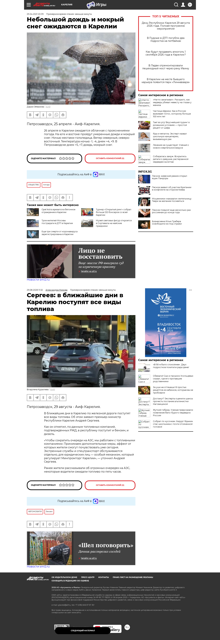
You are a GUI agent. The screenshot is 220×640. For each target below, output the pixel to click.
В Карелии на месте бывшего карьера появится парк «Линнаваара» (166, 81)
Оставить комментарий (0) (110, 158)
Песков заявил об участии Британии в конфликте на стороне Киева (171, 188)
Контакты (103, 577)
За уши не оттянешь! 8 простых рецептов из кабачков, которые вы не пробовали (173, 390)
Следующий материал (83, 631)
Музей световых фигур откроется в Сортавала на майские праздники (114, 223)
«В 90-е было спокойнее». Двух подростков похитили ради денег (171, 366)
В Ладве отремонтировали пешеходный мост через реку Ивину (165, 67)
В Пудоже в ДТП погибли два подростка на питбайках (165, 39)
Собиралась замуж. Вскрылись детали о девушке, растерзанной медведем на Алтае (170, 159)
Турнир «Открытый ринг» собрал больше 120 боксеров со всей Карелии (113, 212)
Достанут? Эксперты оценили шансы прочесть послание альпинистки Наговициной (173, 401)
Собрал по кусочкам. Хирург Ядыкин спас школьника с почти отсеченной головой (173, 424)
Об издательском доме (64, 577)
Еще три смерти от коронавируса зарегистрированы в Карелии (60, 233)
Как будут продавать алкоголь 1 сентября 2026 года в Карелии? (166, 53)
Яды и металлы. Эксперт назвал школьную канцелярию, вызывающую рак (170, 136)
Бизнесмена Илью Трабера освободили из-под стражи (167, 222)
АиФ (48, 106)
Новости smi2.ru (38, 279)
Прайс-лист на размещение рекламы (133, 577)
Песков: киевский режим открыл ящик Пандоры (169, 177)
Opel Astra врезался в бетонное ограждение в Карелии (58, 211)
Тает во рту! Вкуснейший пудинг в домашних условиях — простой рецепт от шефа (171, 125)
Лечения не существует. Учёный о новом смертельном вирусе (171, 146)
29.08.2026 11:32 (35, 290)
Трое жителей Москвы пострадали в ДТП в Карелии (57, 222)
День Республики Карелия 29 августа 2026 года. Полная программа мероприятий (166, 25)
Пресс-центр (87, 577)
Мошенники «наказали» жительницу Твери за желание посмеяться (171, 200)
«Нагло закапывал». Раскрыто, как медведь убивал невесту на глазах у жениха (172, 102)
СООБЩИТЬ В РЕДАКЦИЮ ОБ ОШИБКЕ (70, 581)
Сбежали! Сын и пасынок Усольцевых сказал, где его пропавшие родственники (173, 379)
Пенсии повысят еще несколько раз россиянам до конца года (171, 211)
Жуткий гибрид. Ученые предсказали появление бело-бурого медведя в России (173, 413)
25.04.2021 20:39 (35, 14)
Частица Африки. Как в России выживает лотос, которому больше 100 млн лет (172, 114)
